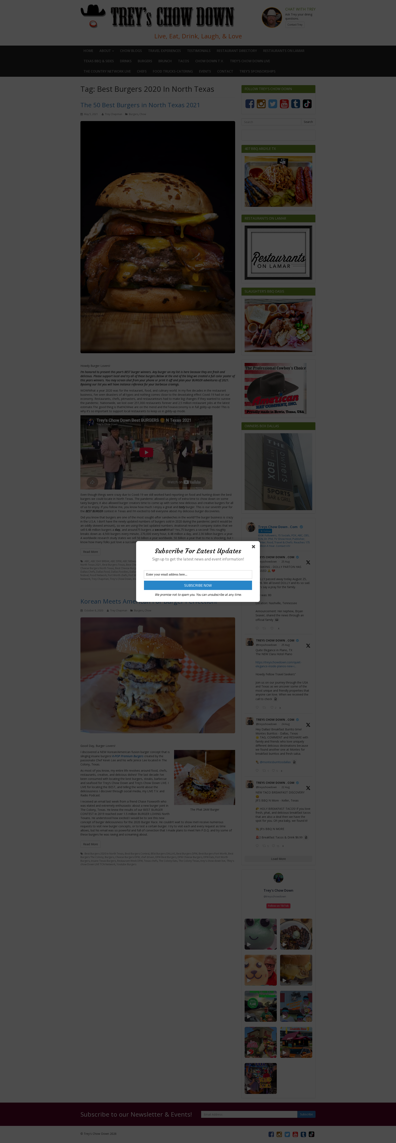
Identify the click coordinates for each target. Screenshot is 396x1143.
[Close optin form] (254, 547)
